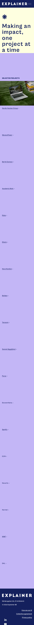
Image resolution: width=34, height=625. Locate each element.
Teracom (5, 322)
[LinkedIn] (5, 619)
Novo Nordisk (7, 269)
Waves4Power (7, 135)
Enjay (4, 215)
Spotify (4, 429)
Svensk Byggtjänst (9, 349)
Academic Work (8, 188)
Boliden (4, 296)
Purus (4, 376)
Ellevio (4, 242)
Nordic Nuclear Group (10, 108)
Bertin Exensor (7, 162)
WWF (4, 537)
